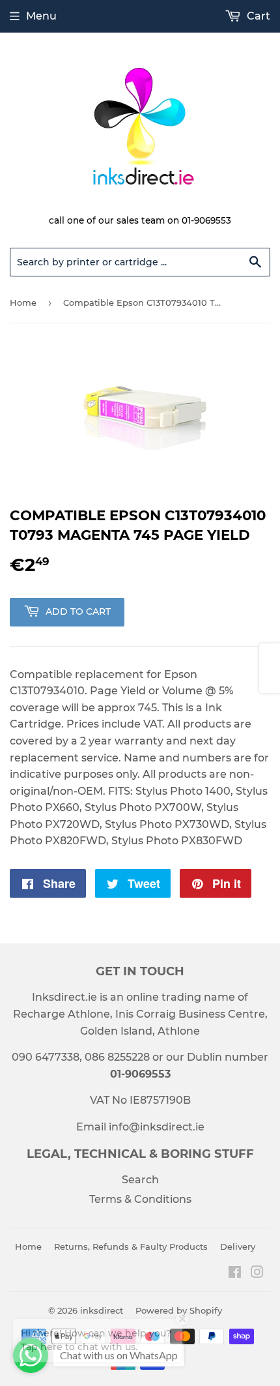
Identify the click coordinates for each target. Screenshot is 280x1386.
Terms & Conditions (140, 1199)
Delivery (237, 1246)
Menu (41, 16)
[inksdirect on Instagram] (257, 1273)
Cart (257, 16)
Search (140, 1179)
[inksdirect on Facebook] (235, 1273)
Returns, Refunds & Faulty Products (131, 1246)
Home (23, 302)
